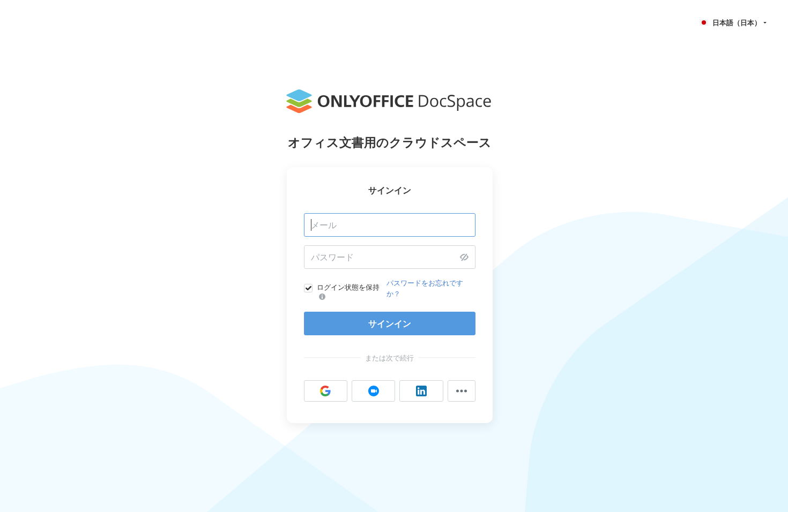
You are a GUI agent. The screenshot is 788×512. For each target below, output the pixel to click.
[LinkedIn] (421, 391)
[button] (734, 22)
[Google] (325, 391)
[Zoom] (373, 391)
